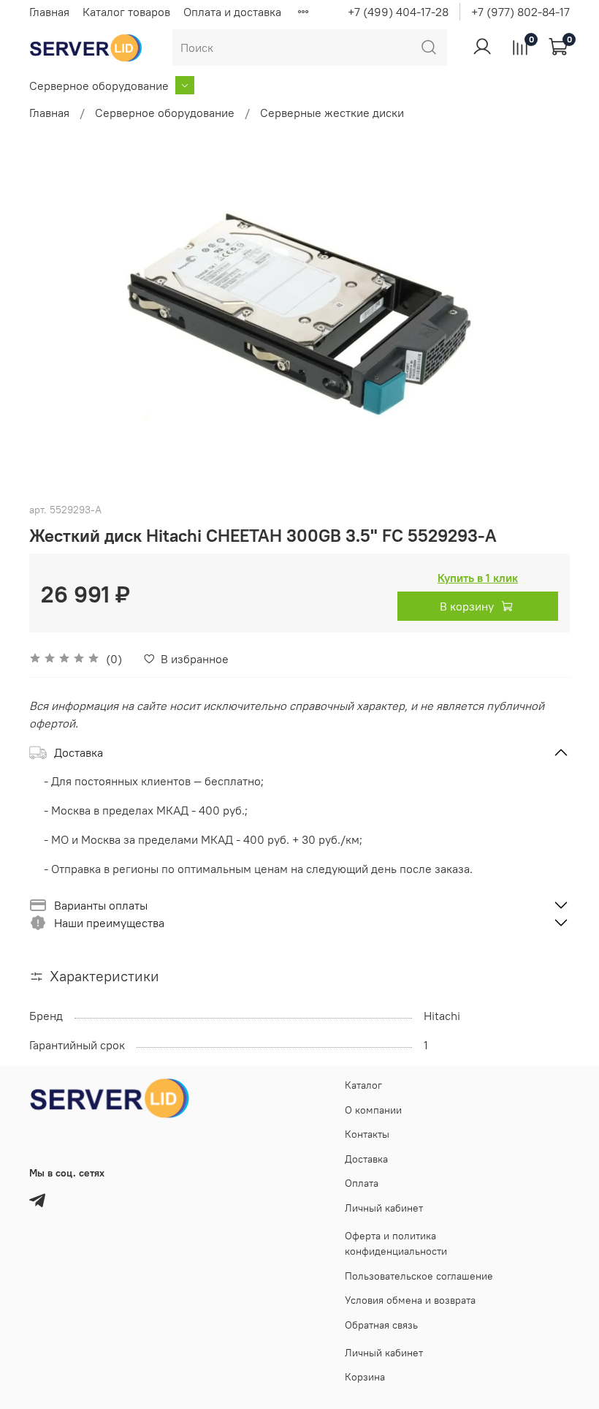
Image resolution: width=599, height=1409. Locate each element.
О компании (373, 1110)
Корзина (365, 1376)
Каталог (363, 1085)
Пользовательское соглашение (419, 1276)
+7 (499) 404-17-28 (398, 11)
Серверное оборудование (99, 85)
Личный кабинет (384, 1208)
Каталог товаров (126, 11)
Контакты (367, 1134)
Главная (49, 11)
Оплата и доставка (232, 11)
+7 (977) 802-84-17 (520, 11)
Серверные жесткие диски (332, 112)
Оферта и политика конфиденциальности (396, 1243)
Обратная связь (381, 1324)
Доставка (366, 1159)
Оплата (361, 1183)
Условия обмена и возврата (410, 1300)
